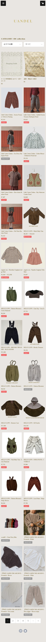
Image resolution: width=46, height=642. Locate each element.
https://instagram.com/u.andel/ (20, 631)
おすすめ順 (8, 44)
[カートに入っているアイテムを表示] (42, 3)
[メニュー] (3, 3)
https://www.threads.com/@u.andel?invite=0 (25, 631)
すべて (28, 44)
